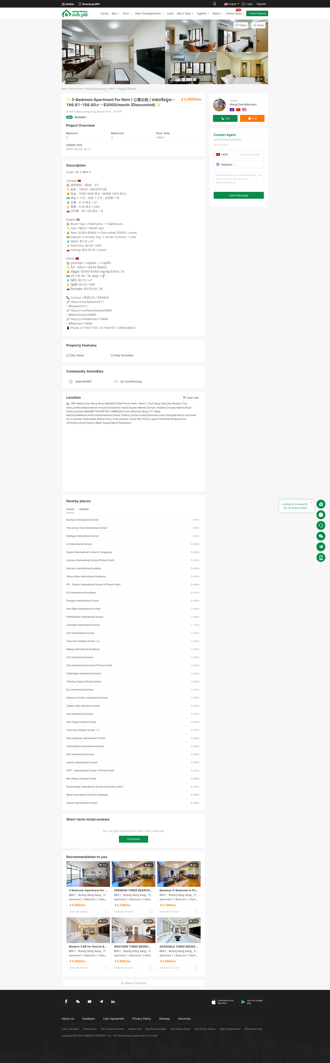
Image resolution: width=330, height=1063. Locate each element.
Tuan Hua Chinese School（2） (83, 641)
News (216, 13)
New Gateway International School (85, 738)
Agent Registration (230, 1028)
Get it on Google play (255, 1001)
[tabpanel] (133, 661)
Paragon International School (82, 600)
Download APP (91, 4)
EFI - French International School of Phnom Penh (93, 584)
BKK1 (112, 88)
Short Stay (184, 13)
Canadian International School (83, 624)
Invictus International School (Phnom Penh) (90, 560)
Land (170, 13)
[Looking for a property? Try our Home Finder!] (320, 504)
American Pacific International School (87, 697)
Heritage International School (82, 535)
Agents (201, 13)
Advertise (184, 1018)
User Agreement (113, 1018)
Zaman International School (81, 802)
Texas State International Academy (86, 576)
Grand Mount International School (85, 746)
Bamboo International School (82, 519)
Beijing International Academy (83, 649)
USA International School (80, 632)
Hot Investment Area (112, 1028)
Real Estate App (254, 1028)
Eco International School (79, 689)
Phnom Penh (77, 88)
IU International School (79, 544)
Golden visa (134, 1028)
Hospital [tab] (84, 509)
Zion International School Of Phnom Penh (89, 665)
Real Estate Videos (205, 1028)
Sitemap (164, 1018)
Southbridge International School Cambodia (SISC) (94, 786)
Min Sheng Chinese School (81, 778)
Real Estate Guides (155, 1028)
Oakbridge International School (83, 673)
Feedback (88, 1018)
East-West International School (83, 608)
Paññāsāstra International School (84, 616)
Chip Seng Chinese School (81, 721)
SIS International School (79, 713)
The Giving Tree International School (86, 527)
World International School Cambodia (87, 794)
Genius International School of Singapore (89, 552)
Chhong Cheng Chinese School (83, 681)
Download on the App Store (225, 1001)
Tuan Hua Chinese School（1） (83, 730)
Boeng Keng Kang (96, 88)
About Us (68, 1018)
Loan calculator (70, 1028)
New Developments (148, 13)
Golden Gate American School (83, 705)
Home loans (89, 1028)
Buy (114, 13)
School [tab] (70, 509)
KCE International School (80, 754)
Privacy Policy (142, 1018)
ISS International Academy (81, 592)
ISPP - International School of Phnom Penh (90, 770)
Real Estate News (180, 1028)
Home (104, 13)
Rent (126, 13)
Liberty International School (81, 762)
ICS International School (79, 657)
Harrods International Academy (83, 568)
